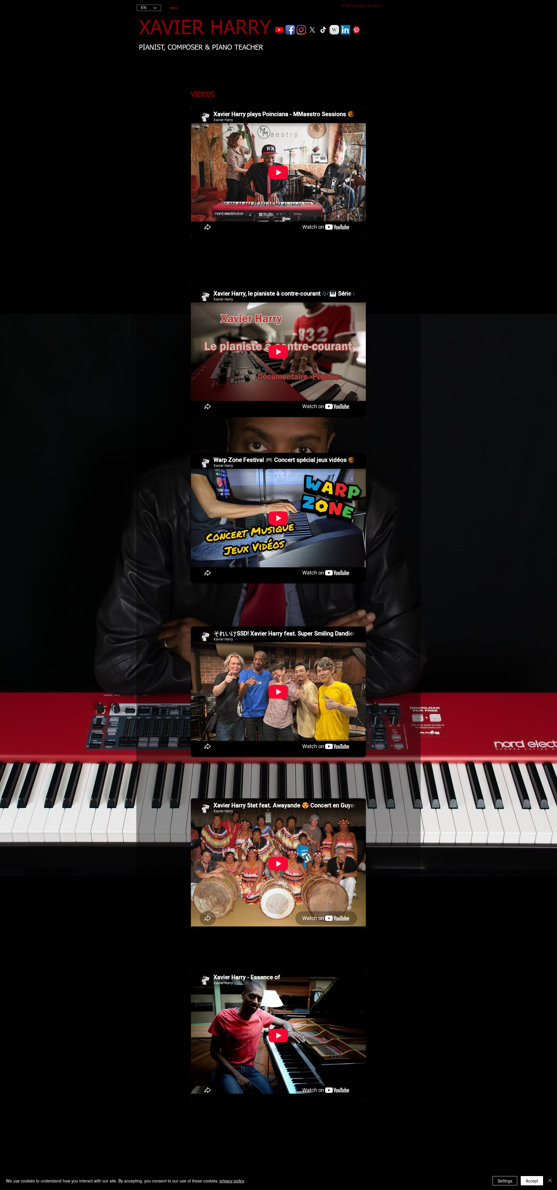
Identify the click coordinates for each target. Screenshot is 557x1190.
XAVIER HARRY (205, 29)
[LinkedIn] (345, 30)
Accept (532, 1181)
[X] (312, 30)
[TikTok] (323, 30)
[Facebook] (290, 30)
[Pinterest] (356, 30)
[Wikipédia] (334, 30)
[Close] (550, 1180)
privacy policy (232, 1181)
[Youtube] (279, 30)
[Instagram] (301, 30)
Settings (505, 1181)
